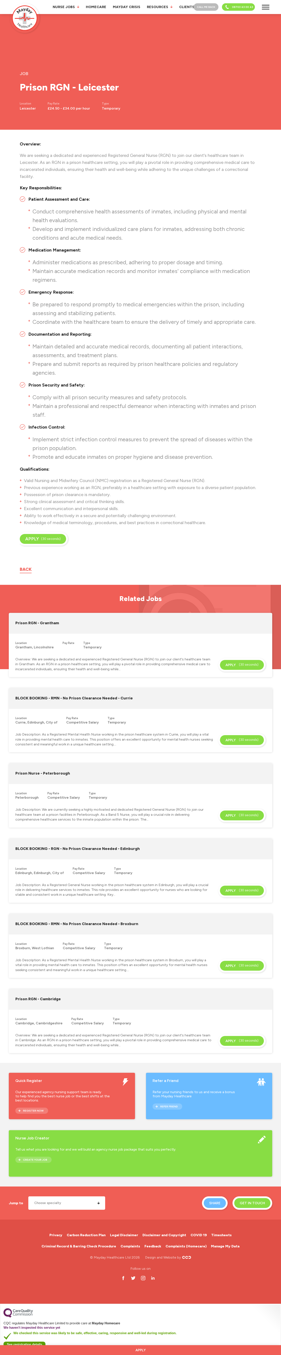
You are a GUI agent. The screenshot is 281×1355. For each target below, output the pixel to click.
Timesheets (221, 1235)
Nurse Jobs (64, 7)
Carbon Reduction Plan (86, 1235)
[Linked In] (153, 1278)
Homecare (96, 7)
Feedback (152, 1246)
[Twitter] (133, 1278)
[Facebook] (123, 1278)
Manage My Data (225, 1246)
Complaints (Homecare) (186, 1246)
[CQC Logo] (18, 1316)
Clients (186, 7)
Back (26, 569)
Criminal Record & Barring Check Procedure (78, 1246)
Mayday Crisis (126, 7)
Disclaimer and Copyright (164, 1235)
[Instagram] (143, 1278)
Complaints (130, 1246)
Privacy (55, 1235)
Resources (157, 7)
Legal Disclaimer (124, 1235)
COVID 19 (199, 1235)
